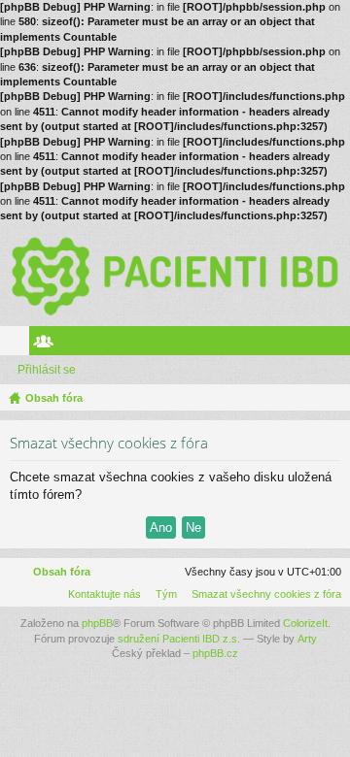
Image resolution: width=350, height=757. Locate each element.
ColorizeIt (305, 623)
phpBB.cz (215, 653)
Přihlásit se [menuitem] (339, 344)
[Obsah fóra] (175, 275)
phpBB (97, 623)
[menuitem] (262, 594)
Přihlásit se (47, 370)
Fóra (18, 344)
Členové (47, 344)
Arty (307, 638)
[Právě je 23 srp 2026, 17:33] (331, 398)
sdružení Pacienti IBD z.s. (179, 638)
